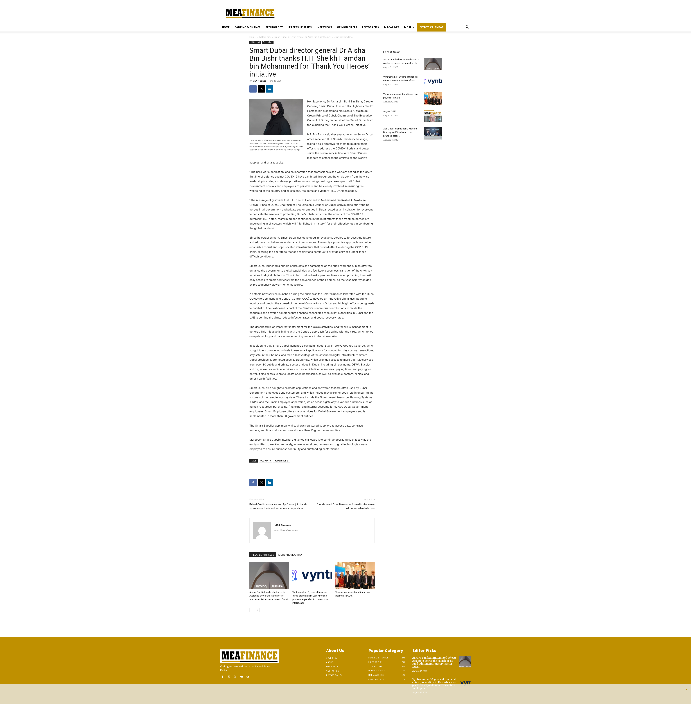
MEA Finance (259, 80)
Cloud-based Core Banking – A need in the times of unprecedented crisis (346, 506)
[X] (261, 89)
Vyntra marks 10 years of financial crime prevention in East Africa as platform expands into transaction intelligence (434, 684)
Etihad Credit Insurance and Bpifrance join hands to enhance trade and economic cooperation (278, 506)
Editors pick (370, 27)
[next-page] (257, 610)
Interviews (324, 27)
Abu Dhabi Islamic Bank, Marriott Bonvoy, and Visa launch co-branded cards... (400, 132)
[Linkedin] (269, 89)
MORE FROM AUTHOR (290, 554)
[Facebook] (253, 89)
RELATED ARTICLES (263, 554)
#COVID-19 (265, 460)
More (408, 27)
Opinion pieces (347, 27)
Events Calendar (432, 27)
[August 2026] (433, 116)
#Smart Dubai (281, 460)
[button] (467, 27)
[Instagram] (229, 676)
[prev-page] (251, 610)
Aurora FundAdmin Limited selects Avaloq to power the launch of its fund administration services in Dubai (268, 596)
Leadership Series (300, 27)
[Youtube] (248, 676)
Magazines (391, 27)
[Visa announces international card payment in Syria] (355, 575)
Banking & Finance (247, 27)
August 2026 (389, 111)
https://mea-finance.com (286, 530)
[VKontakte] (241, 676)
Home (226, 27)
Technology (274, 27)
